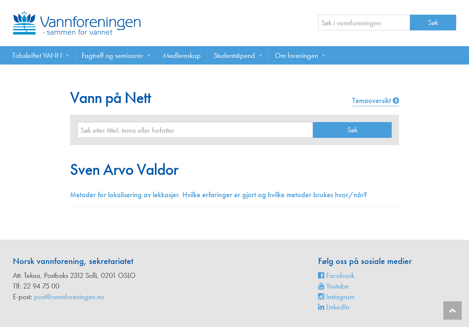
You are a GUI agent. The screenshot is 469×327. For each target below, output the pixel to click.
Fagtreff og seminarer (112, 55)
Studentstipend (234, 55)
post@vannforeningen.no (69, 296)
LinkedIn (336, 307)
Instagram (339, 296)
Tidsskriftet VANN (37, 55)
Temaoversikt (372, 100)
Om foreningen (296, 55)
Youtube (336, 286)
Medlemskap (182, 55)
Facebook (339, 275)
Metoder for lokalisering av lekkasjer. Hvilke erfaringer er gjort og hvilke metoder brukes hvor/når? (218, 194)
